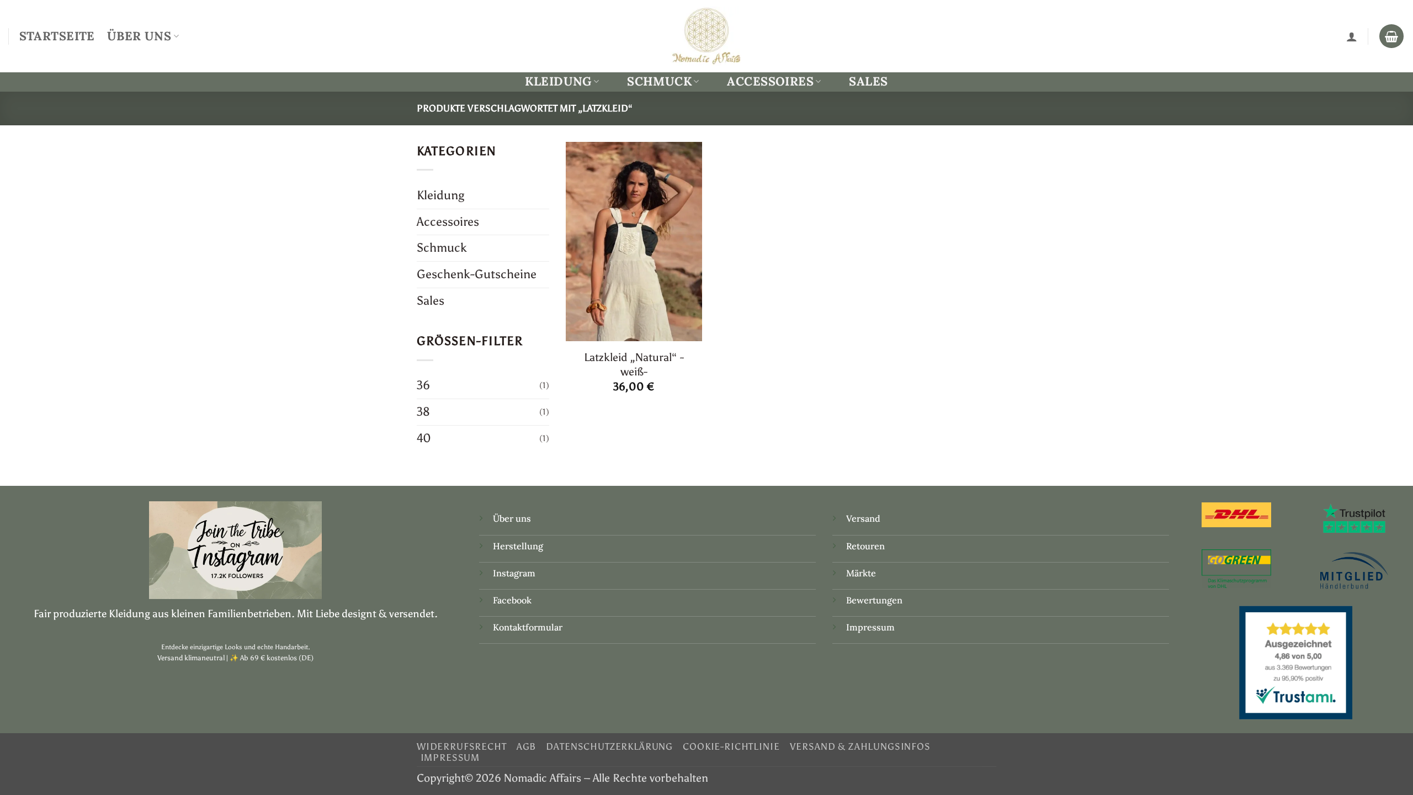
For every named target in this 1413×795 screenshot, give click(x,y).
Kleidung (558, 81)
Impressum (870, 627)
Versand (863, 518)
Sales (868, 81)
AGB (526, 746)
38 (423, 411)
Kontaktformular (527, 627)
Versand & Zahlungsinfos (860, 746)
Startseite (57, 36)
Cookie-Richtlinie (731, 746)
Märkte (861, 573)
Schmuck (659, 81)
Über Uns (139, 36)
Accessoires (770, 81)
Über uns (512, 518)
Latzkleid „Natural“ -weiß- (634, 364)
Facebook (512, 600)
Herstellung (518, 546)
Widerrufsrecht (462, 746)
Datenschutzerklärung (609, 746)
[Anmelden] (1351, 36)
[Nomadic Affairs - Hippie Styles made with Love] (706, 36)
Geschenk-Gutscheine (476, 274)
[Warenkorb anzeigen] (1391, 36)
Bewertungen (874, 600)
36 (423, 385)
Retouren (865, 546)
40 (424, 438)
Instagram (515, 573)
